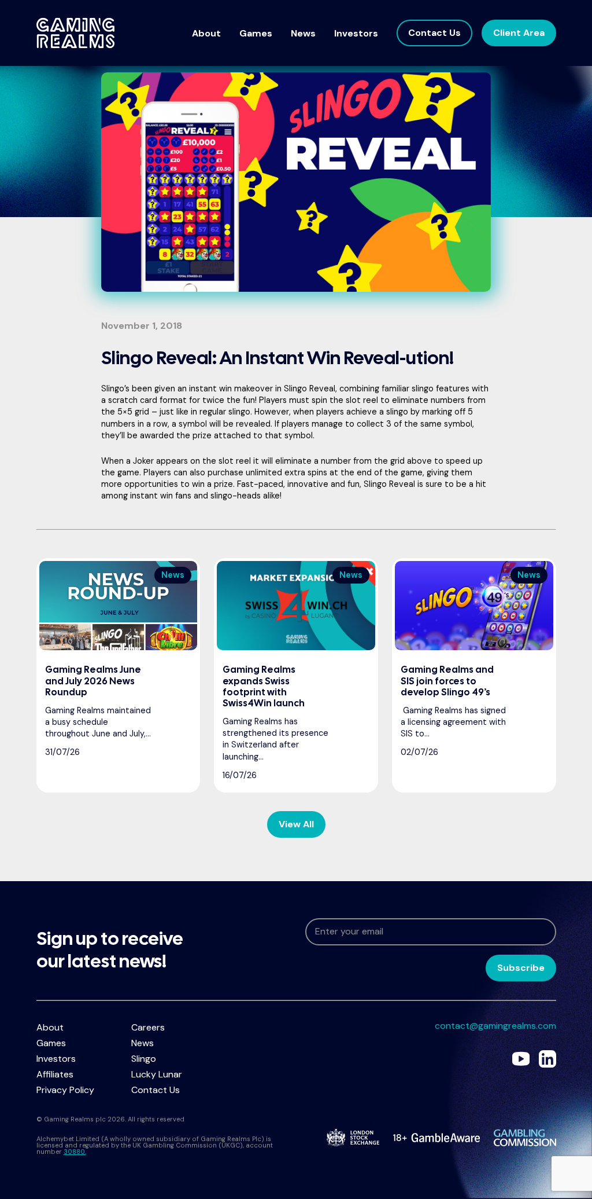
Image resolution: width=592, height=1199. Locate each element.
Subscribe (521, 968)
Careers (148, 1027)
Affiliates (54, 1074)
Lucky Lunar (156, 1074)
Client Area (519, 33)
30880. (75, 1151)
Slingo (143, 1059)
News (303, 33)
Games (255, 33)
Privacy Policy (65, 1090)
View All (296, 824)
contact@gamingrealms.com (495, 1026)
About (206, 33)
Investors (356, 33)
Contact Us (434, 33)
